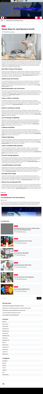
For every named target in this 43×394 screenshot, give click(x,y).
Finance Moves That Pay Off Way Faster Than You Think (13, 310)
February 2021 (5, 354)
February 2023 (5, 344)
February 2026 (5, 324)
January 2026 (5, 326)
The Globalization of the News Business (13, 197)
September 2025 (5, 335)
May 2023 (4, 342)
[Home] (2, 18)
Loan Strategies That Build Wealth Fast (26, 1)
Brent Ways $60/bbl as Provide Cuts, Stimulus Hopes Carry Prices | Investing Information (27, 229)
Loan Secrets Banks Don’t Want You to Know (14, 1)
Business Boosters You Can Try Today (23, 240)
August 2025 (4, 337)
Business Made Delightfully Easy (22, 289)
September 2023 (5, 340)
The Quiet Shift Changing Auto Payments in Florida (12, 305)
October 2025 (5, 333)
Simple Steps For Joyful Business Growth (18, 29)
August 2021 (4, 351)
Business (3, 26)
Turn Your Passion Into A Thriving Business (24, 277)
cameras (4, 365)
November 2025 (5, 331)
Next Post (3, 192)
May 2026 (4, 321)
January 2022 (5, 349)
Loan (3, 372)
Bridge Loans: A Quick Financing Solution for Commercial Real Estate (16, 308)
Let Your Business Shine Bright (21, 253)
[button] (36, 18)
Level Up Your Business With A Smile (22, 265)
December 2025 (5, 328)
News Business (4, 194)
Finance (4, 367)
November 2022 (5, 347)
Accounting (4, 360)
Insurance (4, 370)
